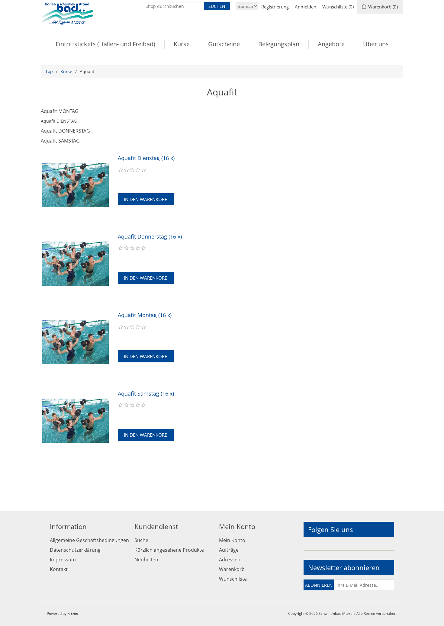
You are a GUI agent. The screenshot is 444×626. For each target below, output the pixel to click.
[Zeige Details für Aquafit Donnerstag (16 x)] (75, 263)
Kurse (182, 44)
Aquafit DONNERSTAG (65, 130)
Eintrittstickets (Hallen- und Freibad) (105, 44)
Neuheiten (146, 559)
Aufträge (229, 550)
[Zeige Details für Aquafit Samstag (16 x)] (75, 420)
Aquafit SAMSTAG (60, 140)
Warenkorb (232, 569)
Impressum (63, 559)
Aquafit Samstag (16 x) (146, 393)
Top (49, 71)
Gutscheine (224, 44)
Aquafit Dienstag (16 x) (146, 158)
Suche (141, 540)
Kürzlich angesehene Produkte (169, 550)
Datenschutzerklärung (75, 550)
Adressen (229, 559)
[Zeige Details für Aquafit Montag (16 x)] (75, 342)
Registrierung (275, 7)
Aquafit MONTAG (60, 111)
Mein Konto (232, 540)
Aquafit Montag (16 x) (145, 315)
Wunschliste (233, 579)
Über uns (376, 44)
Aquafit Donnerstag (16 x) (150, 236)
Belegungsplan (278, 44)
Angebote (331, 44)
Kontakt (59, 569)
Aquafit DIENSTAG (59, 121)
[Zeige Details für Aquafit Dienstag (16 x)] (75, 185)
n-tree (72, 613)
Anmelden (305, 7)
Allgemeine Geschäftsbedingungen (89, 540)
